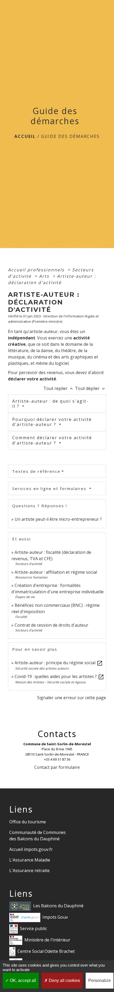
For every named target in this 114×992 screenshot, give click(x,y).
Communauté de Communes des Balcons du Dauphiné (37, 835)
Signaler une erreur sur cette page (71, 698)
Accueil (25, 136)
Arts (45, 276)
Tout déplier (90, 388)
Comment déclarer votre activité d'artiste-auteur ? (52, 440)
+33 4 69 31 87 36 (57, 759)
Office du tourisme (27, 822)
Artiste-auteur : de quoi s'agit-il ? (50, 403)
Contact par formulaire (57, 767)
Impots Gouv (55, 917)
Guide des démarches (70, 136)
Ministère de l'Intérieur (47, 940)
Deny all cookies (64, 980)
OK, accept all (22, 980)
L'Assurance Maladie (29, 860)
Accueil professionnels (37, 270)
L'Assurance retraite (29, 870)
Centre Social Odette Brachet (46, 951)
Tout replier (58, 388)
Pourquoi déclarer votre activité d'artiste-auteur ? (52, 421)
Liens (21, 809)
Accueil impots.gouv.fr (31, 849)
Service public (33, 928)
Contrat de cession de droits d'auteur (51, 625)
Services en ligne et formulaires (50, 488)
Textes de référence (36, 471)
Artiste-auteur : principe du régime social (59, 663)
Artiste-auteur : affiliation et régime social (56, 572)
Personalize (99, 980)
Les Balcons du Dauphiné (58, 906)
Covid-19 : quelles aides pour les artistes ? (59, 676)
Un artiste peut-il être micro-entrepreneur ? (58, 519)
